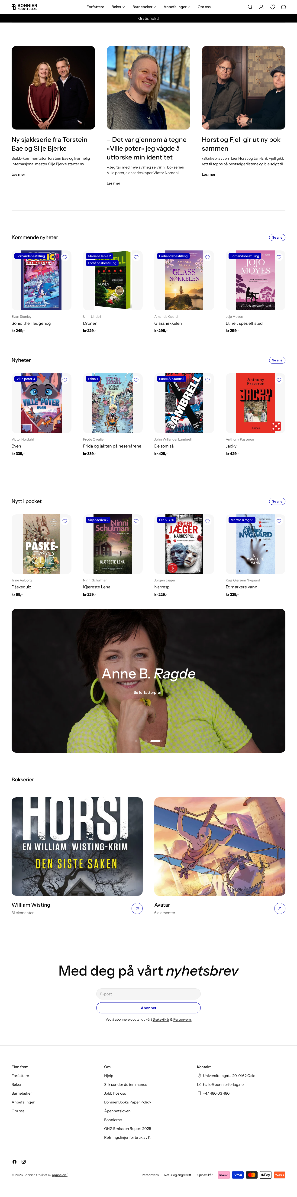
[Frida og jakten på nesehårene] (113, 403)
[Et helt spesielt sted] (256, 280)
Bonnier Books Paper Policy (127, 1102)
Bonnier (29, 1175)
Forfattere (20, 1075)
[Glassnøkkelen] (184, 280)
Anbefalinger (23, 1102)
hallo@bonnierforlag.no (223, 1084)
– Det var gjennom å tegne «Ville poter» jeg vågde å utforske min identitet (147, 148)
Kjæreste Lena (96, 586)
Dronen (90, 323)
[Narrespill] (184, 544)
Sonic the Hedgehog (31, 323)
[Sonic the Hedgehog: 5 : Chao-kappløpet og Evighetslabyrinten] (41, 280)
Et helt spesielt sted (244, 323)
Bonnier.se (113, 1119)
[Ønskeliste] (272, 7)
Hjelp (108, 1075)
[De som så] (184, 403)
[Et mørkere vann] (256, 544)
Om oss (18, 1111)
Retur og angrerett (177, 1175)
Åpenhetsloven (117, 1111)
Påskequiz (21, 586)
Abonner (148, 1008)
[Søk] (250, 7)
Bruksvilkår (161, 1019)
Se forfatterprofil (148, 692)
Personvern (150, 1175)
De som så (164, 446)
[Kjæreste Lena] (113, 544)
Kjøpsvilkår (205, 1175)
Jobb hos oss (115, 1093)
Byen (16, 446)
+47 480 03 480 (216, 1093)
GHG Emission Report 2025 (127, 1128)
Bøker (17, 1084)
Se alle (277, 237)
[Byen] (41, 403)
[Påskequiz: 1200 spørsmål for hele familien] (41, 544)
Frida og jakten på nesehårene (112, 446)
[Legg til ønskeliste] (64, 257)
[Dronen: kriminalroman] (113, 280)
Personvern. (182, 1019)
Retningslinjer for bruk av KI (128, 1137)
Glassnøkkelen (168, 323)
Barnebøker (22, 1093)
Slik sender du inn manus (125, 1084)
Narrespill (163, 586)
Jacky (231, 446)
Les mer (18, 174)
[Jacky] (256, 403)
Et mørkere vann (241, 586)
